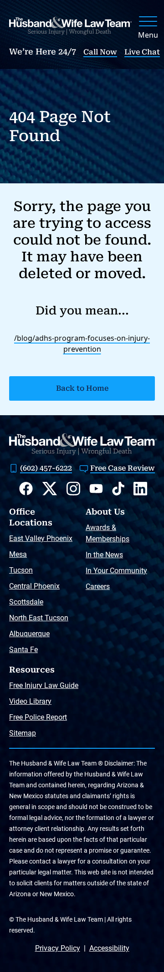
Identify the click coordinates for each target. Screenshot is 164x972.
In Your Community (116, 570)
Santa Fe (23, 649)
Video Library (30, 701)
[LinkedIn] (140, 488)
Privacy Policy (57, 948)
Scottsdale (26, 602)
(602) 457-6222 (46, 468)
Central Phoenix (34, 586)
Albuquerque (29, 633)
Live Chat (142, 52)
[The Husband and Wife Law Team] (70, 26)
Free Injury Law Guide (43, 685)
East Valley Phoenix (40, 538)
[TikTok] (118, 488)
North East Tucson (38, 618)
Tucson (21, 570)
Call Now (100, 52)
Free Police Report (38, 717)
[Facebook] (26, 488)
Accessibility (109, 948)
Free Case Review (122, 468)
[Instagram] (73, 488)
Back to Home (82, 388)
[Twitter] (49, 489)
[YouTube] (96, 488)
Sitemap (22, 733)
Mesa (18, 554)
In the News (104, 554)
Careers (98, 586)
